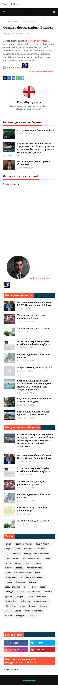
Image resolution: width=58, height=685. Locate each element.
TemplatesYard (28, 681)
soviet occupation (41, 601)
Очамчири (41, 596)
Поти (34, 587)
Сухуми (8, 549)
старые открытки (12, 587)
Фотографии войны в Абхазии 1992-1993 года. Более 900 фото (34, 304)
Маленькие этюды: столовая (33, 328)
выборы (19, 568)
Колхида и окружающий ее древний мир (32, 509)
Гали (31, 596)
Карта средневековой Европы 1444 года (33, 356)
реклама (20, 592)
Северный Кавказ (13, 611)
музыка (8, 582)
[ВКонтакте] (9, 78)
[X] (5, 78)
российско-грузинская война (18, 573)
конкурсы (20, 616)
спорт (17, 549)
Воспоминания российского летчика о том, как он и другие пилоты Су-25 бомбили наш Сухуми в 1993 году (34, 385)
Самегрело (20, 582)
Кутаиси (8, 596)
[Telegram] (22, 78)
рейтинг (32, 582)
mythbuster (25, 601)
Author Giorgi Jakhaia (40, 278)
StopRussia (29, 549)
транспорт (37, 563)
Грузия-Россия (42, 544)
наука (37, 573)
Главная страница (11, 22)
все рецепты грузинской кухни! (34, 367)
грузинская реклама (34, 611)
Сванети (43, 606)
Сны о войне (10, 601)
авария (46, 558)
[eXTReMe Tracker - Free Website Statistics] (7, 287)
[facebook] (16, 643)
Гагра (42, 587)
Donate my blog (11, 669)
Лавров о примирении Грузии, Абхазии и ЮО (34, 163)
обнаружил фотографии (37, 41)
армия (8, 563)
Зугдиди (9, 592)
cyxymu (8, 33)
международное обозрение (36, 553)
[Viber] (13, 78)
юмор (26, 587)
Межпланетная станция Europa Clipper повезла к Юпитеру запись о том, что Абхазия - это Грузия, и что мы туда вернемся (35, 148)
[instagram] (16, 649)
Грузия (8, 544)
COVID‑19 (16, 553)
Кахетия (8, 616)
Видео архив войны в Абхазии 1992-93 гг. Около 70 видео (33, 413)
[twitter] (42, 643)
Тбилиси (41, 549)
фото (7, 558)
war (6, 553)
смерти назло (11, 577)
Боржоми (48, 592)
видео (22, 606)
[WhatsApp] (18, 78)
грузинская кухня (34, 568)
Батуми (18, 563)
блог (14, 606)
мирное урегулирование (31, 577)
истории (32, 616)
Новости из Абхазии (23, 544)
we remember (34, 592)
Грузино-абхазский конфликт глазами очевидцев (34, 400)
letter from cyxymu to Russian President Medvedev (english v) (34, 343)
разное (16, 558)
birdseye (8, 568)
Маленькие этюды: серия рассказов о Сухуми (31, 317)
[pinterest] (42, 649)
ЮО (6, 606)
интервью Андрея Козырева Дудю (35, 130)
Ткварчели (21, 596)
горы (27, 563)
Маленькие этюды (31, 558)
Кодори (32, 606)
